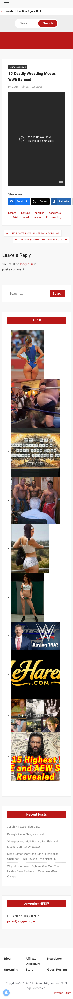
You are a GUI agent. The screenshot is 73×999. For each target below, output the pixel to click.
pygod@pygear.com (21, 921)
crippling (39, 212)
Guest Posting (57, 969)
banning (25, 212)
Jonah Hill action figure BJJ (23, 11)
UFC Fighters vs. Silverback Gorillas (35, 233)
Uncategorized (18, 67)
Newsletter (54, 958)
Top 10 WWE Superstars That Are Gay (38, 239)
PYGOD (13, 86)
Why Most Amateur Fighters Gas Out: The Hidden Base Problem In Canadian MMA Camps (33, 871)
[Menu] (6, 4)
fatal (15, 217)
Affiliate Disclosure (33, 961)
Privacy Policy (62, 992)
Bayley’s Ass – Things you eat (25, 834)
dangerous (55, 212)
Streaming (11, 969)
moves (37, 217)
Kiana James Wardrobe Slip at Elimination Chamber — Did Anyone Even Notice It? (33, 856)
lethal (26, 217)
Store (29, 969)
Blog (7, 958)
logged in (26, 264)
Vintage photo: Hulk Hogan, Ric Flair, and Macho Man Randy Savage (32, 844)
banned (12, 212)
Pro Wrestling (53, 217)
